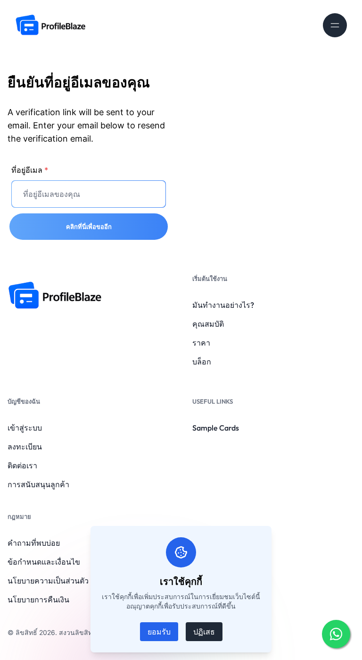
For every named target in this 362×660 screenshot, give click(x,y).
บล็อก (201, 361)
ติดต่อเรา (22, 465)
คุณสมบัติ (208, 324)
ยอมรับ (159, 631)
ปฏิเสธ (204, 631)
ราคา (201, 342)
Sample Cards (215, 427)
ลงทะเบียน (25, 446)
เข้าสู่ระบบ (25, 427)
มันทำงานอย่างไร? (223, 305)
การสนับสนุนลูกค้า (38, 484)
